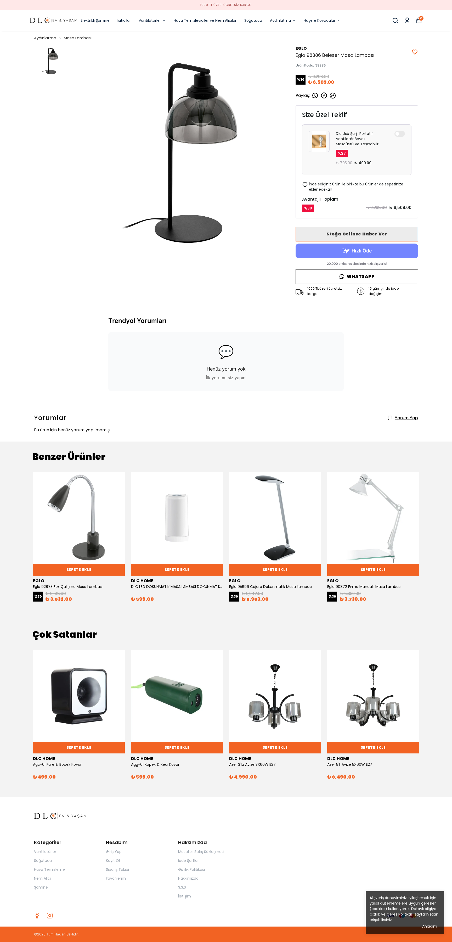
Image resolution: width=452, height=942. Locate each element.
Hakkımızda (188, 878)
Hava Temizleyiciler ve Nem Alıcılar (205, 20)
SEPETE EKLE (79, 569)
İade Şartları (189, 860)
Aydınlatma (280, 20)
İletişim (184, 896)
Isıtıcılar (124, 20)
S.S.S (182, 887)
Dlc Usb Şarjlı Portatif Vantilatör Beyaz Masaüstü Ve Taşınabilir (357, 139)
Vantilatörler (150, 20)
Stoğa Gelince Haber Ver (356, 234)
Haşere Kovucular (319, 20)
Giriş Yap (114, 851)
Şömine (41, 887)
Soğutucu (253, 20)
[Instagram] (50, 915)
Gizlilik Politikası (191, 869)
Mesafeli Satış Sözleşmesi (201, 851)
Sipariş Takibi (117, 869)
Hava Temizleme (49, 869)
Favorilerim (116, 878)
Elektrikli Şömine (95, 20)
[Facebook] (37, 915)
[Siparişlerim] (407, 20)
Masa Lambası (78, 38)
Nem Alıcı (42, 878)
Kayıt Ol (113, 860)
